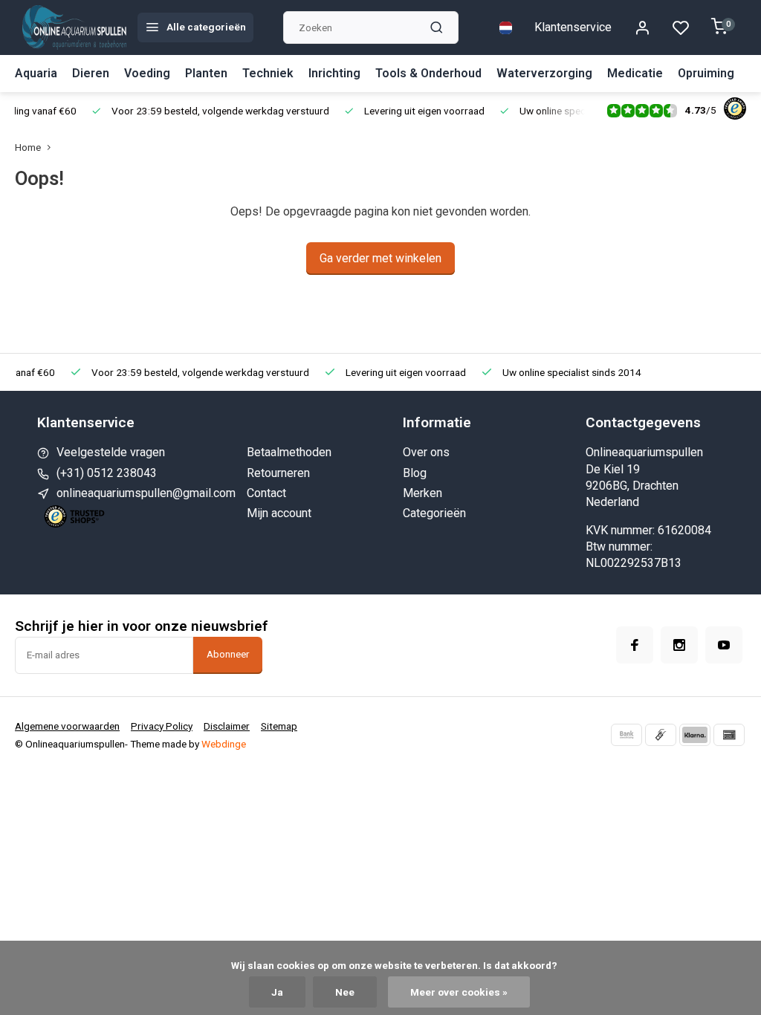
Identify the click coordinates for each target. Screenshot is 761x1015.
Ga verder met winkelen (380, 258)
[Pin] (729, 735)
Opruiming (706, 73)
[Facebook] (634, 645)
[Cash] (660, 735)
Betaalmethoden (289, 452)
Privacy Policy (161, 726)
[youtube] (723, 645)
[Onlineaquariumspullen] (74, 27)
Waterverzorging (544, 73)
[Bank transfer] (626, 735)
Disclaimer (227, 726)
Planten (206, 73)
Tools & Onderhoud (428, 73)
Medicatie (635, 73)
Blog (415, 473)
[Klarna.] (694, 735)
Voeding (147, 73)
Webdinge (223, 744)
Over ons (426, 452)
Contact (266, 493)
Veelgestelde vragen (110, 452)
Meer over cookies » (459, 992)
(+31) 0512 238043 (106, 473)
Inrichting (334, 73)
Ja (277, 992)
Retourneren (278, 473)
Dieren (90, 73)
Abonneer (228, 654)
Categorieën (434, 513)
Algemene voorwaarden (67, 726)
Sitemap (279, 726)
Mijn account (279, 513)
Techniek (268, 73)
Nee (344, 992)
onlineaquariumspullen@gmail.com (146, 493)
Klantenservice (573, 27)
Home (28, 147)
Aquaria (36, 73)
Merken (422, 493)
